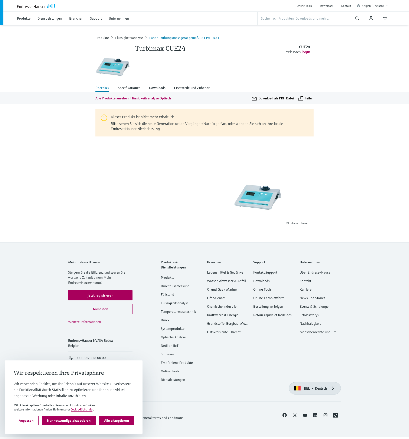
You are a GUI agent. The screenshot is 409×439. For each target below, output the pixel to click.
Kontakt (346, 6)
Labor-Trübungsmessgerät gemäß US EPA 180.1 (184, 38)
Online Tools (304, 6)
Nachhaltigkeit (310, 323)
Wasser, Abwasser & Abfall (226, 281)
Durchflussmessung (175, 286)
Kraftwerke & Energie (222, 315)
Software (167, 354)
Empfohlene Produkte (177, 362)
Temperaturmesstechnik (178, 311)
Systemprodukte (172, 328)
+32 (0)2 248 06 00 (91, 358)
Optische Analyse (173, 337)
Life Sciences (216, 298)
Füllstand (167, 294)
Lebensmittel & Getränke (225, 272)
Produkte (102, 38)
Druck (165, 320)
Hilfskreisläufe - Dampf (224, 332)
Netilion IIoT (170, 345)
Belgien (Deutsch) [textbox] (373, 6)
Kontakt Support (265, 272)
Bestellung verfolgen (268, 306)
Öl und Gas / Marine (222, 289)
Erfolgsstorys (309, 315)
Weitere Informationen (84, 322)
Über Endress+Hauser (316, 272)
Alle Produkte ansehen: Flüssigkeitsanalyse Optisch (133, 98)
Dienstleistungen (173, 379)
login (306, 51)
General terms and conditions (161, 418)
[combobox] (375, 6)
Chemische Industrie (221, 306)
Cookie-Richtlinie (81, 409)
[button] (100, 295)
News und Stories (312, 298)
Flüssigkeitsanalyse (129, 38)
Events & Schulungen (315, 306)
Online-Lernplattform (268, 298)
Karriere (305, 289)
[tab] (104, 88)
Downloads (327, 6)
